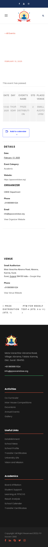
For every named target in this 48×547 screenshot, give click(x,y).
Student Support (13, 489)
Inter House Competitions (18, 402)
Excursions (10, 407)
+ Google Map (34, 276)
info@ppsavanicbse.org (16, 371)
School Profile (12, 448)
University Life (12, 457)
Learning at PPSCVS (15, 494)
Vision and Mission (14, 462)
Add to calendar (18, 131)
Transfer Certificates (16, 453)
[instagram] (28, 4)
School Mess (11, 443)
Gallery (8, 416)
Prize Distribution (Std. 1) (11, 309)
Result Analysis (12, 498)
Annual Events (12, 411)
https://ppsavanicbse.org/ (15, 179)
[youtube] (24, 4)
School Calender (13, 503)
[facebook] (19, 4)
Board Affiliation (13, 484)
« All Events (10, 33)
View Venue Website (13, 292)
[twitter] (19, 540)
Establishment (12, 439)
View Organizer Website (14, 219)
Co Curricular (12, 397)
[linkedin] (10, 540)
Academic (8, 168)
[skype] (15, 540)
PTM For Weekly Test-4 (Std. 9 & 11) (33, 307)
